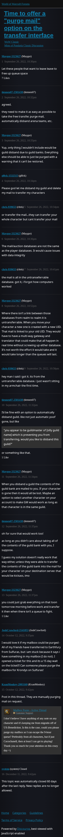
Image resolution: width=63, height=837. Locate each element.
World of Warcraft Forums (16, 4)
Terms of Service (11, 820)
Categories (19, 813)
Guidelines (36, 813)
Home (5, 813)
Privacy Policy (34, 820)
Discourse (23, 829)
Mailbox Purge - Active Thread (29, 710)
